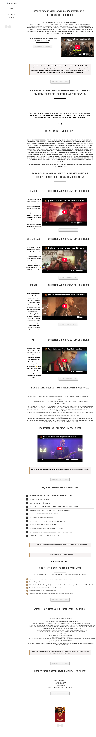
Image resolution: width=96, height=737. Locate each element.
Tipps (87, 585)
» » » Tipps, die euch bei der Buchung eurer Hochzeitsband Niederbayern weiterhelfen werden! (60, 545)
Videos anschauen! (60, 680)
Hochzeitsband (51, 143)
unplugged (86, 469)
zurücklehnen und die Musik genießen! (60, 687)
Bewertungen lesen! (60, 682)
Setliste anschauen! (60, 684)
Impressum (61, 704)
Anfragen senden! (60, 686)
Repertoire (65, 418)
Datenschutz (67, 704)
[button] (60, 496)
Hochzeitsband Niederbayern (51, 414)
